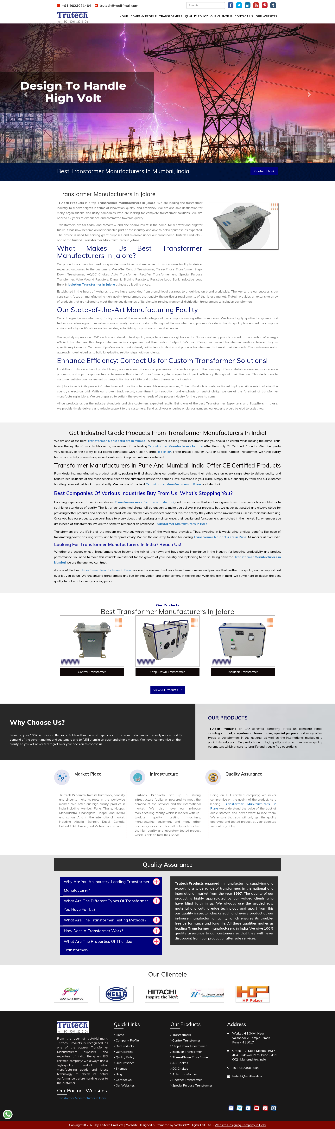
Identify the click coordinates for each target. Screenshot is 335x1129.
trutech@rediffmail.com (119, 5)
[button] (25, 93)
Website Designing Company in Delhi (240, 1125)
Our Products (124, 1046)
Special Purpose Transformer (192, 1085)
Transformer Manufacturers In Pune (106, 570)
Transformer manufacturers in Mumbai (144, 502)
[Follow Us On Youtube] (256, 5)
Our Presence (125, 1063)
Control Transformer (92, 672)
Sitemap (121, 1068)
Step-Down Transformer (167, 672)
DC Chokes (180, 1068)
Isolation (164, 452)
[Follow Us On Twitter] (239, 5)
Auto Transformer (184, 1074)
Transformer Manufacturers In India (81, 1098)
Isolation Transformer (243, 672)
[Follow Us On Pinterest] (265, 5)
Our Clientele (221, 16)
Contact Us (244, 16)
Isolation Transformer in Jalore (91, 284)
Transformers (170, 16)
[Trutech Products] (73, 17)
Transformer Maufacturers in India (181, 524)
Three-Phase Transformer (190, 1057)
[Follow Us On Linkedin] (247, 5)
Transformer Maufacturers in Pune (220, 537)
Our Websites (266, 16)
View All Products (166, 690)
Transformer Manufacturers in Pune (173, 484)
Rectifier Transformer (187, 1080)
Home (123, 16)
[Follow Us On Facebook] (230, 5)
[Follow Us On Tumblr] (273, 5)
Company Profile (143, 16)
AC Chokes (180, 1063)
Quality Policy (196, 16)
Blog (118, 1074)
